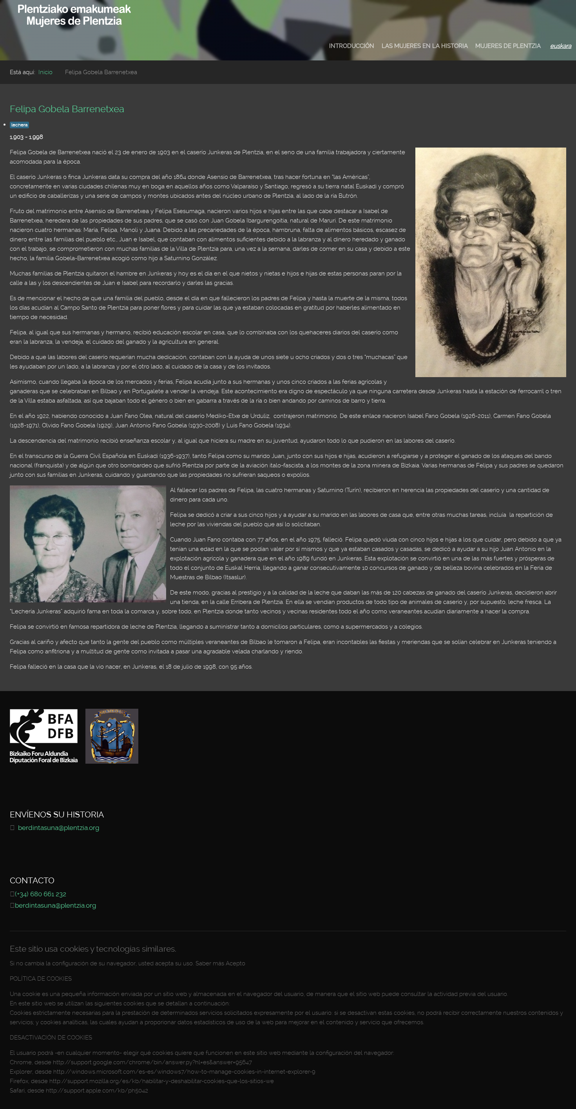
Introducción (351, 45)
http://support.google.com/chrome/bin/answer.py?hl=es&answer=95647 (152, 1062)
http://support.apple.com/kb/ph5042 (97, 1090)
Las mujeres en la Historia (425, 45)
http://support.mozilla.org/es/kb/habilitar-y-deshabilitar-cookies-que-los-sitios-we (161, 1081)
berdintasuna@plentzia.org (58, 828)
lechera (19, 125)
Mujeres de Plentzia (508, 45)
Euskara (560, 45)
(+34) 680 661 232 (40, 894)
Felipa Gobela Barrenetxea (67, 109)
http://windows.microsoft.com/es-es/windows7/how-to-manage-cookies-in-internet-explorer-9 (184, 1071)
